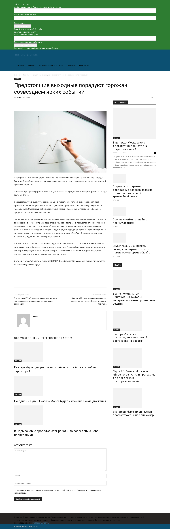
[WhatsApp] (35, 103)
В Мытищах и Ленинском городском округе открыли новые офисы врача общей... (132, 249)
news (19, 97)
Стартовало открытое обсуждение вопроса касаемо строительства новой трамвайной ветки (132, 191)
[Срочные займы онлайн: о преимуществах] (134, 211)
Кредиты (71, 65)
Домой (17, 75)
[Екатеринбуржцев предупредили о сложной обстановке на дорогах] (134, 321)
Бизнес (31, 65)
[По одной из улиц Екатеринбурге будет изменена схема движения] (60, 386)
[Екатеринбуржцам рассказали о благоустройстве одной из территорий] (60, 352)
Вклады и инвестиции (51, 65)
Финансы (84, 65)
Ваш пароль (19, 23)
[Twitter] (23, 103)
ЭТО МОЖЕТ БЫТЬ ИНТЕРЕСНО (33, 338)
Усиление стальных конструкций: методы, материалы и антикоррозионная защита (134, 298)
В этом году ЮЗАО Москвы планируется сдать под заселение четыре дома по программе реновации (35, 301)
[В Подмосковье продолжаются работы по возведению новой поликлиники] (60, 415)
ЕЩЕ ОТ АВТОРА (62, 338)
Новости (26, 75)
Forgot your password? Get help (28, 29)
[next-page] (16, 441)
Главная (20, 65)
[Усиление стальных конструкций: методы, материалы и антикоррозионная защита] (134, 280)
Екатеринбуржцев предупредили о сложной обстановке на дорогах (130, 337)
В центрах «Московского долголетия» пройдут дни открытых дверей (130, 146)
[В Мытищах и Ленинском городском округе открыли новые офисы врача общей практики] (134, 238)
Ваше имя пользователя (25, 14)
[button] (153, 55)
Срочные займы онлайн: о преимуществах (130, 221)
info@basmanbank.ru (41, 523)
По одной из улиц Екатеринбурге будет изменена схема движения (60, 401)
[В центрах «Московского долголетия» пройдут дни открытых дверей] (134, 123)
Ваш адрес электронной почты (28, 42)
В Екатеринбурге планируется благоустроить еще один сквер (133, 413)
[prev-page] (15, 441)
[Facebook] (16, 103)
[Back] (15, 1)
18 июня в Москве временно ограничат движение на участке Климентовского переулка (89, 301)
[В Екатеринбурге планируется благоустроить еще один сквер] (134, 398)
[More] (41, 103)
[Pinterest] (29, 103)
